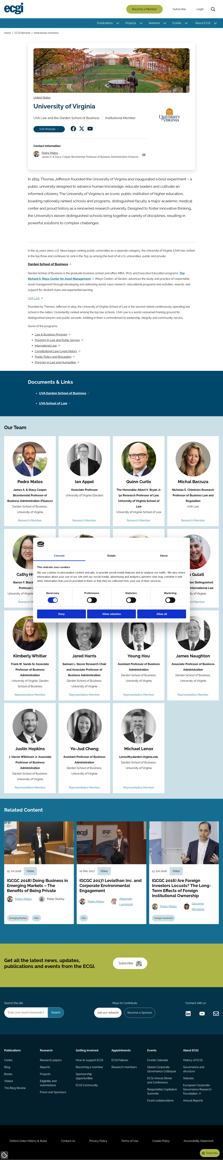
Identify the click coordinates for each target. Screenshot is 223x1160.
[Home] (13, 8)
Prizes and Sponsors (53, 1092)
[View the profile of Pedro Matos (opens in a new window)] (30, 459)
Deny (61, 613)
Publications (105, 23)
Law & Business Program (51, 334)
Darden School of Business (48, 264)
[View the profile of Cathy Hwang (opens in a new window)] (30, 551)
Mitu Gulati (193, 574)
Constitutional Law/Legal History (56, 351)
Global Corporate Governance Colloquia (161, 1069)
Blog (7, 1067)
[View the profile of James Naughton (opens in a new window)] (193, 633)
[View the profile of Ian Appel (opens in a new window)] (84, 459)
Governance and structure (193, 1069)
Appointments (121, 1050)
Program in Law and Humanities (55, 362)
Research (46, 1050)
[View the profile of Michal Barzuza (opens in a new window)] (193, 459)
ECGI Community (87, 1085)
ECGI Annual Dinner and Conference (159, 1080)
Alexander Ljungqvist (126, 901)
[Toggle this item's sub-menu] (118, 23)
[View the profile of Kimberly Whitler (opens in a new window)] (30, 633)
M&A (36, 918)
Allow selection (111, 613)
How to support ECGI (89, 1060)
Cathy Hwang (30, 574)
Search (213, 9)
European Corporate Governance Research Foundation (197, 1089)
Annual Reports (193, 1100)
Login (200, 9)
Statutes (188, 1078)
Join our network (108, 1012)
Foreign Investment (163, 918)
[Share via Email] (216, 1013)
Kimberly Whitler (30, 656)
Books (8, 1074)
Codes (8, 1060)
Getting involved (87, 1050)
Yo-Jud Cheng (84, 748)
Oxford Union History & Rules (28, 1141)
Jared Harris (84, 656)
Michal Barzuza (193, 481)
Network (154, 23)
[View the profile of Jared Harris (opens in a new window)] (84, 633)
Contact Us (68, 1141)
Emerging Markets (18, 918)
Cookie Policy (161, 1141)
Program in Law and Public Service (57, 340)
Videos (8, 1081)
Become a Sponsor (139, 1012)
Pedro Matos (50, 153)
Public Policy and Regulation (53, 356)
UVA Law (34, 298)
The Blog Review (15, 1088)
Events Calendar (157, 1060)
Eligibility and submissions (48, 1083)
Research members (124, 1067)
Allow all (161, 613)
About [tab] (164, 555)
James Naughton (193, 656)
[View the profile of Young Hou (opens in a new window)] (138, 633)
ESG (84, 918)
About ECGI (202, 23)
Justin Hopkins (30, 748)
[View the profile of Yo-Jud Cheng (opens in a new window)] (84, 726)
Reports (45, 1067)
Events (176, 23)
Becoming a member (89, 1067)
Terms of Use (129, 1141)
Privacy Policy (98, 1141)
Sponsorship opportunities (84, 1076)
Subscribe (179, 9)
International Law (46, 345)
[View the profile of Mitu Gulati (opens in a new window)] (193, 551)
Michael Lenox (138, 748)
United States (42, 97)
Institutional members (46, 32)
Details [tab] (111, 555)
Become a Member (144, 9)
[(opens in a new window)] (73, 128)
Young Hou (139, 656)
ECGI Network (22, 32)
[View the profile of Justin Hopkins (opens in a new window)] (30, 726)
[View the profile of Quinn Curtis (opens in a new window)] (138, 459)
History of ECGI (193, 1060)
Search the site (13, 1003)
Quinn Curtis (138, 481)
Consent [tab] (59, 555)
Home (7, 32)
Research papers (51, 1060)
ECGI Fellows (120, 1060)
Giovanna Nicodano (198, 906)
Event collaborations (160, 1100)
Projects (130, 23)
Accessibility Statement (198, 1141)
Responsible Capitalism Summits (162, 1091)
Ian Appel (84, 481)
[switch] (92, 600)
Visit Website (47, 129)
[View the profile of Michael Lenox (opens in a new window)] (138, 726)
